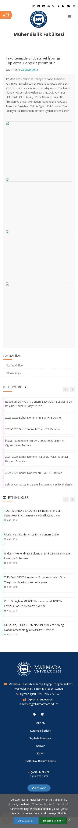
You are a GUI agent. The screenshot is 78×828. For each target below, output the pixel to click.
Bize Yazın (40, 788)
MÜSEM (40, 723)
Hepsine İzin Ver (53, 820)
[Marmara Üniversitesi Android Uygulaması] (34, 714)
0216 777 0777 (39, 776)
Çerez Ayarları (26, 820)
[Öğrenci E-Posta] (34, 6)
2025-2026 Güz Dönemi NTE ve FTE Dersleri (32, 429)
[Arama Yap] (74, 7)
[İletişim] (53, 6)
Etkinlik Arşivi (13, 373)
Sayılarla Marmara (40, 738)
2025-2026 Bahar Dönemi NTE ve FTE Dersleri (33, 417)
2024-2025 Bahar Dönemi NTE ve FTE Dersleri (33, 473)
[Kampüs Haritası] (58, 6)
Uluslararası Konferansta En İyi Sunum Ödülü (31, 534)
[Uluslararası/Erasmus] (48, 6)
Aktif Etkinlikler (15, 365)
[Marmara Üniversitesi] (39, 19)
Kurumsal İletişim (40, 730)
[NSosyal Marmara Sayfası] (63, 6)
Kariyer (40, 746)
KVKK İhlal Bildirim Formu (40, 761)
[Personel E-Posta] (39, 6)
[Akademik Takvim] (43, 6)
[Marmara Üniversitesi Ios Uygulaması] (42, 714)
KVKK (40, 753)
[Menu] (69, 15)
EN (68, 6)
